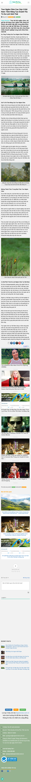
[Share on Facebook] (11, 343)
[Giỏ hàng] (28, 2)
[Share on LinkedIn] (22, 343)
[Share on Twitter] (14, 343)
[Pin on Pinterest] (19, 343)
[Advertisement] (15, 623)
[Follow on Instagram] (4, 771)
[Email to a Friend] (17, 343)
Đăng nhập (27, 577)
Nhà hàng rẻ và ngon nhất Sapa (14, 651)
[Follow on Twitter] (8, 771)
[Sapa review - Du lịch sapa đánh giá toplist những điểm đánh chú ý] (15, 2)
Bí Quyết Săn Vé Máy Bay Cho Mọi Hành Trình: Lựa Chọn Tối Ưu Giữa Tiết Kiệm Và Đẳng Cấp (17, 668)
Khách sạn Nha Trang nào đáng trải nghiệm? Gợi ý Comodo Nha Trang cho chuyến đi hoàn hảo (17, 663)
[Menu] (2, 2)
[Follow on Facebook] (2, 771)
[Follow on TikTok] (6, 771)
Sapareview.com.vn (22, 713)
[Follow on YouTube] (10, 771)
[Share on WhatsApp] (8, 343)
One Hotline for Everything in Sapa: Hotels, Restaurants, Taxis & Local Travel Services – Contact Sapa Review (17, 646)
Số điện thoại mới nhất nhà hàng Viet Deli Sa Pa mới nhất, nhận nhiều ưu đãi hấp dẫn (17, 657)
